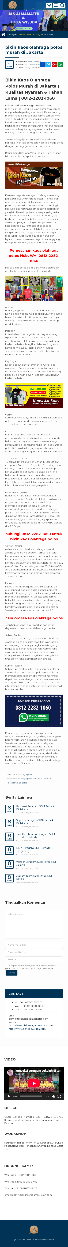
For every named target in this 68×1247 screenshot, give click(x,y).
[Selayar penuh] (59, 1096)
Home (22, 34)
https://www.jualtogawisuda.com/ (27, 1028)
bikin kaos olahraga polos (19, 774)
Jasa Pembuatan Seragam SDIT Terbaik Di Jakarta (35, 836)
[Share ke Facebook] (43, 64)
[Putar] (9, 1096)
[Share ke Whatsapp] (60, 64)
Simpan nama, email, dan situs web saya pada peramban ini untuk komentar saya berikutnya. (30, 967)
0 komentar (34, 64)
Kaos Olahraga (34, 34)
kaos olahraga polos (17, 782)
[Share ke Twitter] (48, 64)
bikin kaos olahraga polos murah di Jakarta (29, 778)
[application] (34, 1083)
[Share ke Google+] (54, 64)
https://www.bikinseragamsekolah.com (31, 1025)
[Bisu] (53, 1096)
